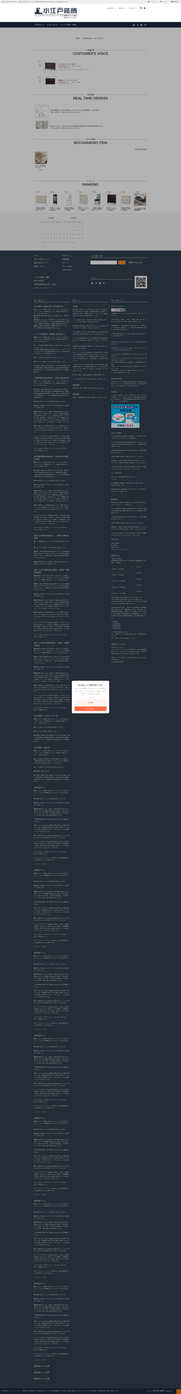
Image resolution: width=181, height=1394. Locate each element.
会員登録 (175, 1)
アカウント (152, 1)
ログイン (163, 1)
